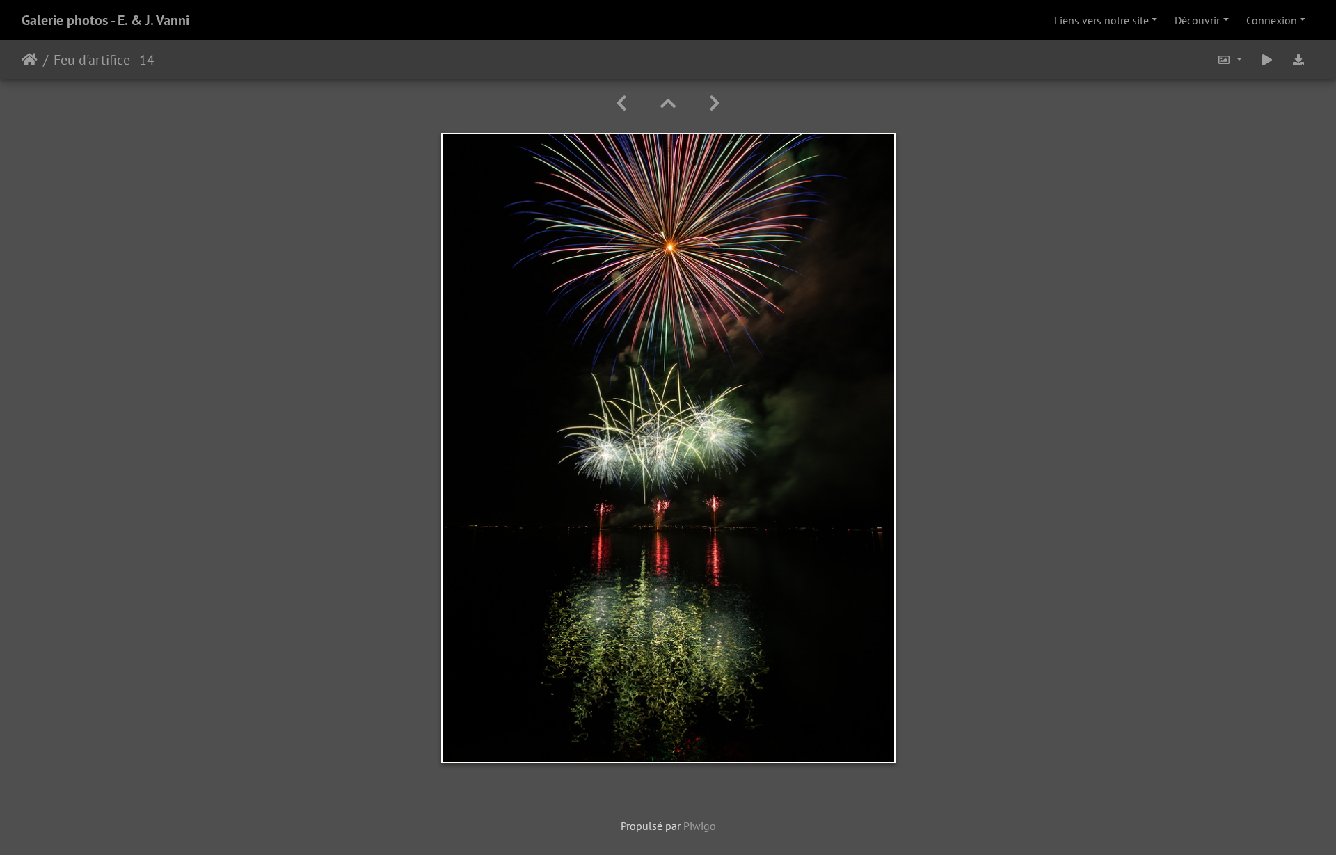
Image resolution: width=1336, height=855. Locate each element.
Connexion (1271, 20)
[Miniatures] (668, 103)
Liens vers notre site (1101, 20)
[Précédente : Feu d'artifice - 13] (621, 103)
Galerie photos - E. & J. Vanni (105, 20)
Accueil (30, 59)
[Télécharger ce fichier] (1298, 59)
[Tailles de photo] (1229, 59)
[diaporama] (1267, 59)
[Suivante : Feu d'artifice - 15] (714, 103)
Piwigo (699, 826)
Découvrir (1197, 20)
